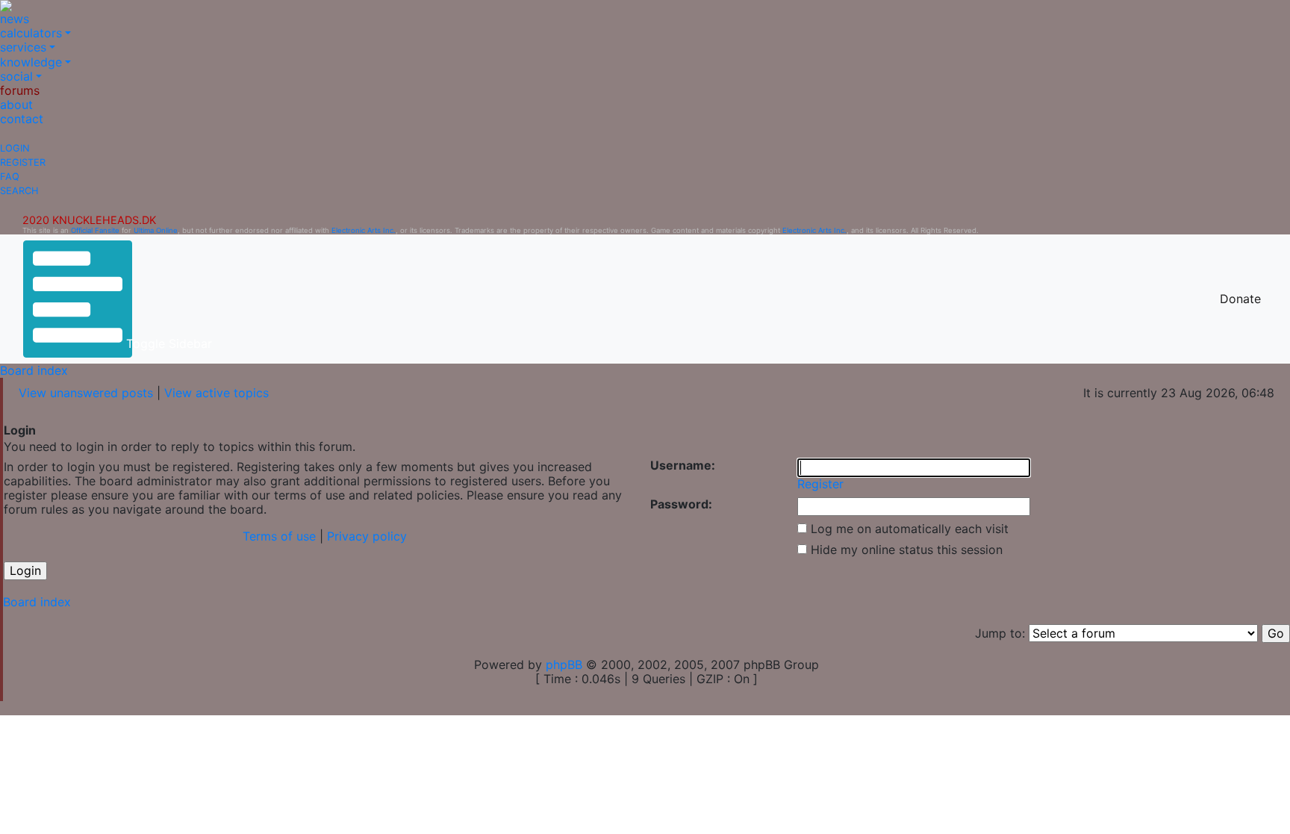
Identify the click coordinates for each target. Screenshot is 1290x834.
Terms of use (279, 536)
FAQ (9, 176)
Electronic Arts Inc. (363, 230)
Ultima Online (156, 230)
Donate (1240, 298)
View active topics (216, 392)
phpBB (564, 664)
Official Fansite (95, 230)
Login (15, 148)
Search (19, 190)
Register (23, 162)
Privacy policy (367, 536)
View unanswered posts (86, 392)
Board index (34, 370)
